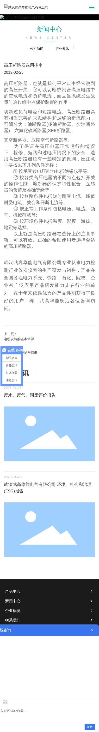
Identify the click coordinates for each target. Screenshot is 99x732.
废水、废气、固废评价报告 (30, 395)
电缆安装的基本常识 (19, 339)
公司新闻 (36, 48)
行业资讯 (62, 48)
